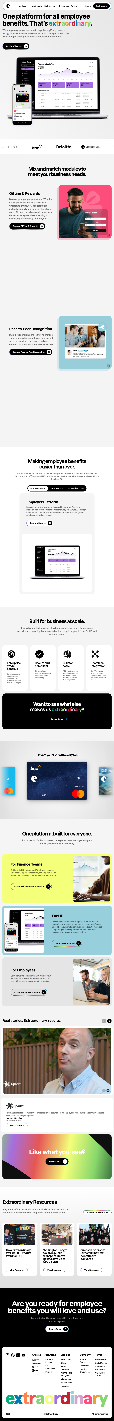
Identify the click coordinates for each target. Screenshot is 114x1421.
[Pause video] (108, 235)
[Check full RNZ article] (35, 1370)
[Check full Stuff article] (35, 1360)
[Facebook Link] (13, 1355)
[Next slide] (109, 1021)
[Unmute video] (104, 1090)
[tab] (38, 488)
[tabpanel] (57, 543)
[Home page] (8, 6)
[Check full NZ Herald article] (36, 1367)
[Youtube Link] (23, 1355)
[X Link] (7, 1355)
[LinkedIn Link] (18, 1355)
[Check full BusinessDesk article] (36, 1363)
